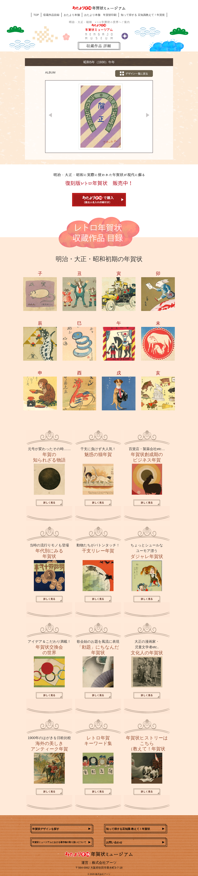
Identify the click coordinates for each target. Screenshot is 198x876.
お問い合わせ (114, 842)
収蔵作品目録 (51, 14)
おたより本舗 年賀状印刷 (100, 14)
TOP (36, 14)
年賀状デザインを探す (45, 828)
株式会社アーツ (102, 874)
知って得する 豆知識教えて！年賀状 (143, 14)
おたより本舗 (72, 14)
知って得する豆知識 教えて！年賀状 (128, 828)
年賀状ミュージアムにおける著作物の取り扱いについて (59, 842)
